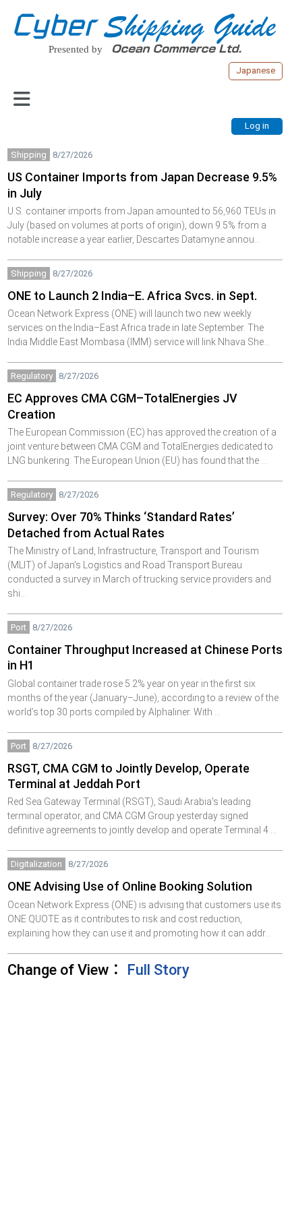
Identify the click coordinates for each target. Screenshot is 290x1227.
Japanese (255, 70)
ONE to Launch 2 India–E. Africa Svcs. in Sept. (132, 296)
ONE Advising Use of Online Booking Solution (129, 886)
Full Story (158, 969)
